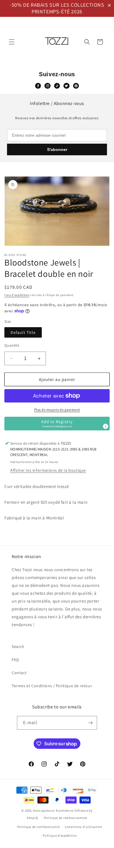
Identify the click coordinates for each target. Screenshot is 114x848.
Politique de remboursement (65, 818)
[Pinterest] (76, 86)
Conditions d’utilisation (83, 827)
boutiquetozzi (44, 810)
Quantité (11, 345)
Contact (19, 672)
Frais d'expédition (16, 295)
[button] (110, 5)
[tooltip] (105, 426)
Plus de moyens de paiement (57, 409)
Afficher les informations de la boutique (48, 470)
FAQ (15, 659)
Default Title (23, 332)
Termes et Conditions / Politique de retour (52, 685)
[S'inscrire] (90, 723)
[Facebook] (38, 86)
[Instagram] (47, 86)
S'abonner (57, 149)
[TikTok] (57, 86)
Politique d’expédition (60, 835)
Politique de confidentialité (38, 827)
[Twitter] (66, 86)
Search (18, 646)
